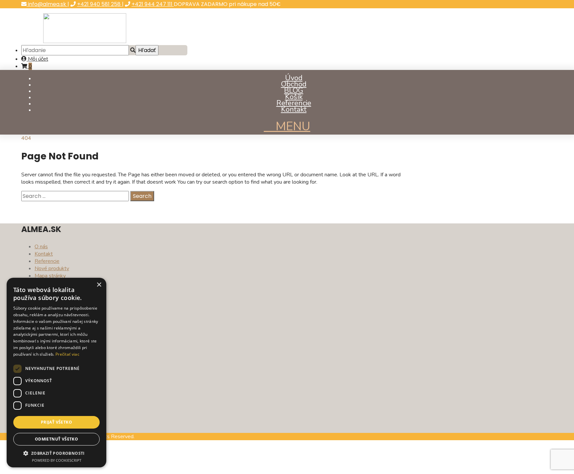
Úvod (294, 78)
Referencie (293, 103)
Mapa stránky (50, 275)
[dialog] (56, 372)
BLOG (293, 90)
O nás (41, 246)
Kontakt (294, 109)
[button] (56, 453)
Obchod (294, 84)
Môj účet (37, 59)
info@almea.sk (47, 4)
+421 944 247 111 (153, 4)
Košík (294, 97)
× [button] (98, 284)
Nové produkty (52, 268)
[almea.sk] (84, 41)
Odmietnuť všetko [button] (56, 439)
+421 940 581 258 (99, 4)
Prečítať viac (67, 354)
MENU (291, 126)
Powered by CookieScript (56, 460)
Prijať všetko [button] (56, 422)
